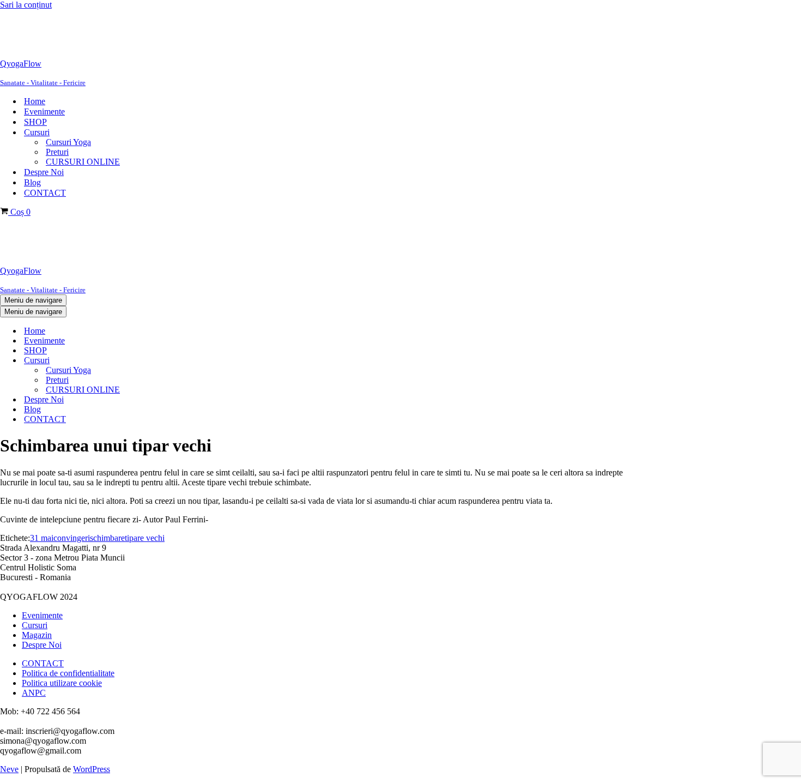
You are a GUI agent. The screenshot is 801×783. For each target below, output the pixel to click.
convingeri (71, 538)
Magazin (37, 635)
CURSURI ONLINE (83, 161)
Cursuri (34, 625)
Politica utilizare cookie (62, 683)
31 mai (41, 538)
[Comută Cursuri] (185, 360)
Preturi (57, 151)
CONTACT (45, 192)
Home (34, 101)
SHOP (35, 122)
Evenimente (44, 111)
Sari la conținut (26, 4)
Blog (32, 182)
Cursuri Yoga (68, 142)
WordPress (91, 769)
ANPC (34, 692)
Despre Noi (44, 172)
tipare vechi (145, 538)
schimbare (107, 538)
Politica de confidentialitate (68, 673)
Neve (9, 769)
